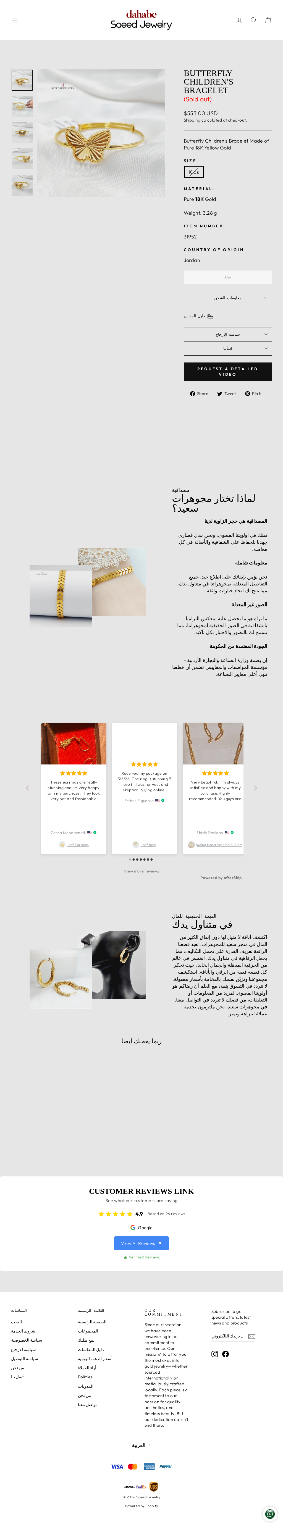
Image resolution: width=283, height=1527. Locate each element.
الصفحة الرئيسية (92, 1321)
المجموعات (88, 1331)
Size (190, 160)
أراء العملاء (87, 1367)
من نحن (17, 1367)
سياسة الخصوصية (26, 1340)
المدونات (85, 1386)
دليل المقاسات (91, 1349)
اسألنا (227, 348)
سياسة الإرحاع (228, 334)
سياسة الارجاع (23, 1349)
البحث (16, 1321)
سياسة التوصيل (24, 1358)
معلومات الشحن (228, 297)
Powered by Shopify (141, 1506)
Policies (85, 1376)
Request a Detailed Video (227, 371)
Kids (194, 172)
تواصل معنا (87, 1404)
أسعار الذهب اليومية (95, 1358)
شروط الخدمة (23, 1331)
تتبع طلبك (86, 1340)
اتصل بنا (18, 1376)
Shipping (192, 120)
